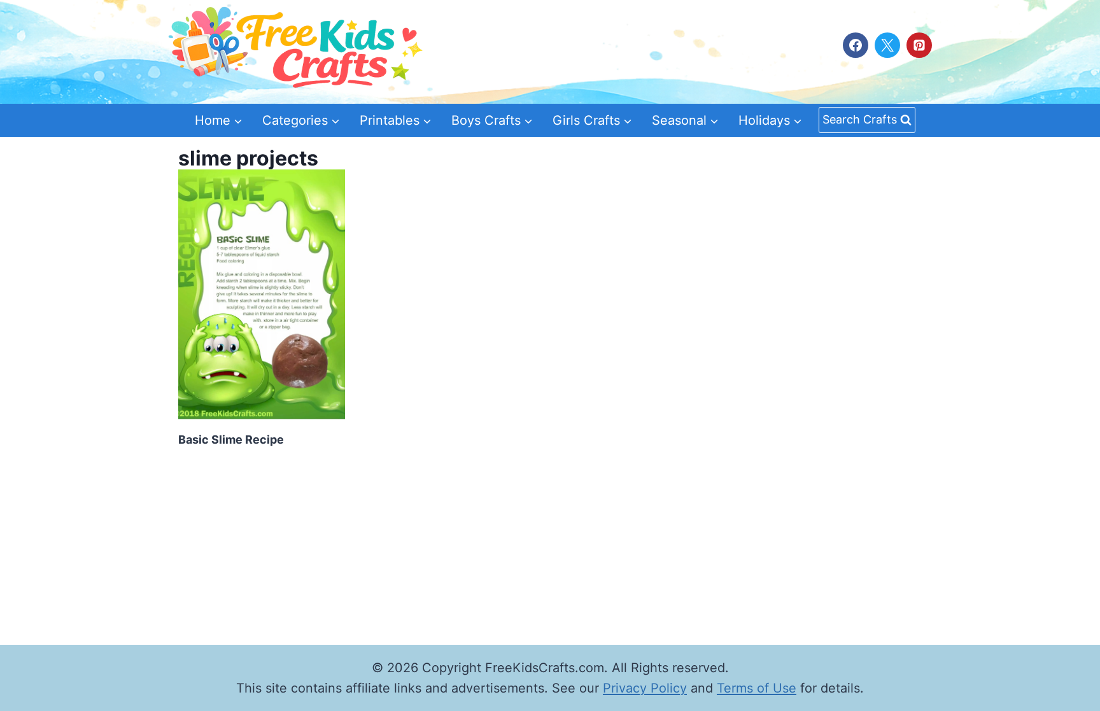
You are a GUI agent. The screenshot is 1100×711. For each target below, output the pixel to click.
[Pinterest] (919, 45)
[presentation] (261, 294)
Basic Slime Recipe (231, 439)
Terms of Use (756, 688)
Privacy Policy (645, 688)
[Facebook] (855, 45)
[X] (887, 45)
